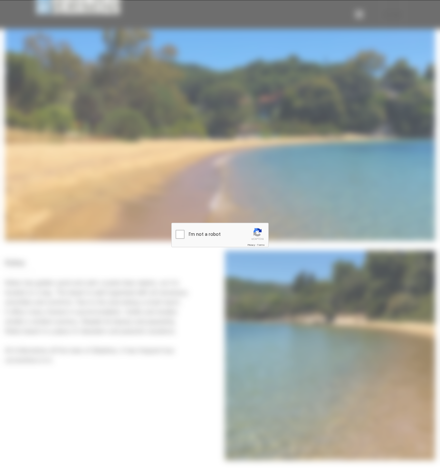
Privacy (251, 245)
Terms (261, 245)
